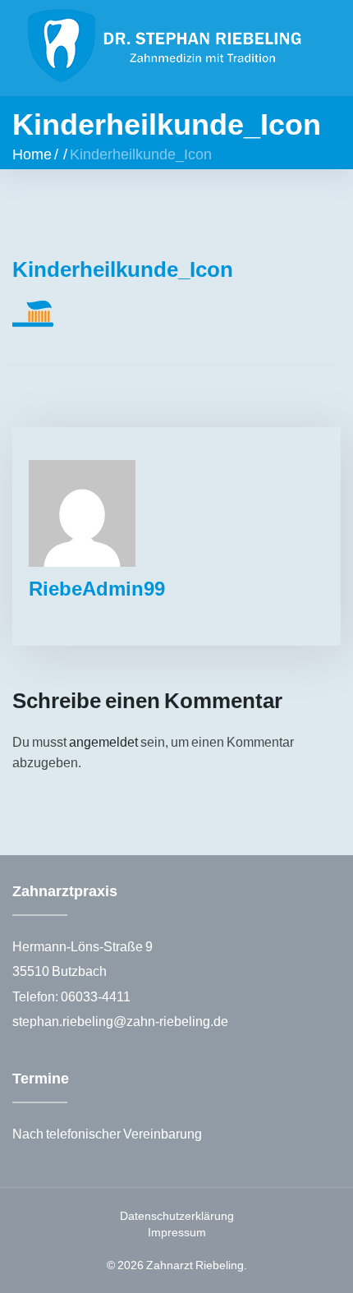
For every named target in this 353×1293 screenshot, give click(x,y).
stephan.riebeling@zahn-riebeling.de (120, 1020)
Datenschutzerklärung (177, 1215)
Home (32, 154)
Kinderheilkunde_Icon (122, 268)
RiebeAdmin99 (97, 588)
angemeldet (103, 741)
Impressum (177, 1232)
